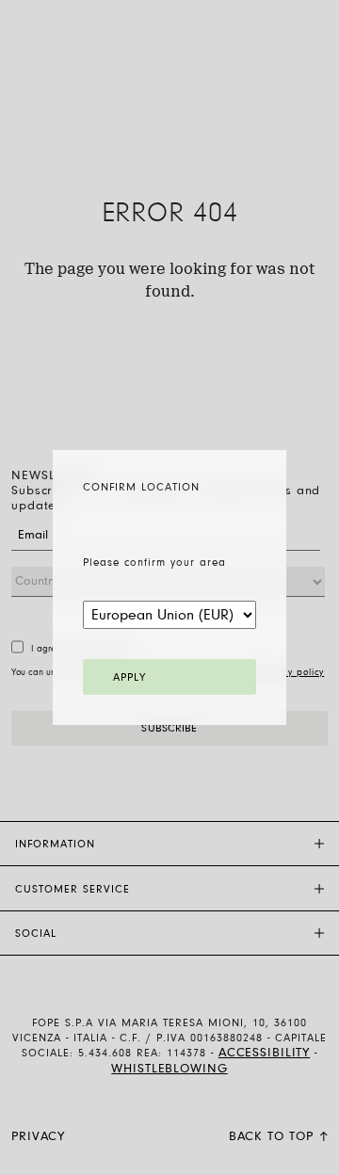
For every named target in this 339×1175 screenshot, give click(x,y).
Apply (129, 678)
